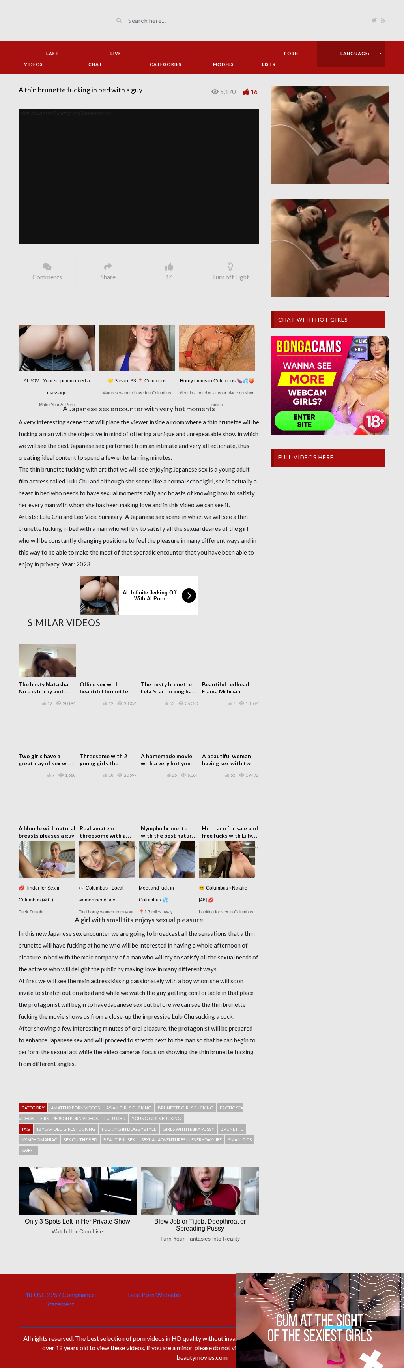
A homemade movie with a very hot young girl (169, 763)
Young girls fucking (156, 1118)
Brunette (232, 1129)
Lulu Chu (114, 1118)
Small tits (240, 1139)
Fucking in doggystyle (129, 1129)
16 (254, 91)
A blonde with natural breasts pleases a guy (47, 832)
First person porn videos (69, 1118)
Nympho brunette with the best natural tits (168, 835)
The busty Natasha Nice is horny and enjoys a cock (43, 691)
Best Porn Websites (155, 1294)
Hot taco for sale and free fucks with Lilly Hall (230, 835)
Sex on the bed (80, 1139)
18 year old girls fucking (65, 1129)
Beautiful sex (119, 1139)
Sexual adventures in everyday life (181, 1139)
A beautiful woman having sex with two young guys (228, 763)
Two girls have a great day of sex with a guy (46, 763)
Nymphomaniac (39, 1139)
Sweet (28, 1150)
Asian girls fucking (129, 1107)
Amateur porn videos (75, 1107)
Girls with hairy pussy (188, 1129)
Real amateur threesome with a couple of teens (103, 835)
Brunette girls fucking (185, 1107)
